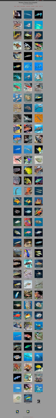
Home (15, 6)
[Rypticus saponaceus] (17, 326)
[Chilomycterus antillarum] (28, 98)
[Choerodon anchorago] (39, 98)
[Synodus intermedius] (39, 378)
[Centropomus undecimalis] (39, 77)
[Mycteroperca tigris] (28, 264)
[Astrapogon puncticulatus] (17, 46)
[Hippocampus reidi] (28, 191)
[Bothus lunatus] (17, 56)
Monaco (18, 6)
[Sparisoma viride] (28, 347)
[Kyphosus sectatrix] (28, 212)
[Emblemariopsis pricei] (17, 129)
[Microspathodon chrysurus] (28, 253)
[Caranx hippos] (28, 66)
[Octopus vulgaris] (39, 274)
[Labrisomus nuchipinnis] (39, 212)
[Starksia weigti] (17, 367)
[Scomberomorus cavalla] (17, 336)
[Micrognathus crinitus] (17, 253)
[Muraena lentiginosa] (17, 264)
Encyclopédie (23, 6)
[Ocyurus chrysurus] (17, 284)
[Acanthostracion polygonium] (39, 15)
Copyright (32, 6)
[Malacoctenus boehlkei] (28, 243)
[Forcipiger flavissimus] (39, 149)
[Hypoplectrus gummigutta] (17, 201)
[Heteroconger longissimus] (17, 191)
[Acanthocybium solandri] (28, 15)
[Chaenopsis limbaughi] (39, 87)
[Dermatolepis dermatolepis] (28, 108)
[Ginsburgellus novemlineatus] (17, 160)
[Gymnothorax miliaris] (39, 170)
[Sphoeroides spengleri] (39, 347)
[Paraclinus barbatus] (39, 295)
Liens (40, 6)
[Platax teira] (28, 305)
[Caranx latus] (39, 66)
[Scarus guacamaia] (39, 326)
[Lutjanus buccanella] (28, 232)
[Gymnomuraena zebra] (17, 170)
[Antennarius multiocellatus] (39, 35)
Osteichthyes (17, 413)
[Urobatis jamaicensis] (17, 398)
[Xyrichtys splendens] (28, 398)
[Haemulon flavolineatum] (28, 181)
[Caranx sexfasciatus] (28, 77)
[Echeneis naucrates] (28, 118)
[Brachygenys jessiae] (28, 56)
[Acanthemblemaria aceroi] (17, 15)
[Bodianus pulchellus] (39, 46)
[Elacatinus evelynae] (39, 118)
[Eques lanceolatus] (28, 139)
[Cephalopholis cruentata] (17, 87)
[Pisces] (28, 409)
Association (28, 6)
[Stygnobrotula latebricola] (17, 378)
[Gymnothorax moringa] (17, 181)
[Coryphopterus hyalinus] (17, 108)
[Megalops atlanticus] (39, 243)
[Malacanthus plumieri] (17, 243)
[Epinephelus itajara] (39, 129)
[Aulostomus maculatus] (28, 46)
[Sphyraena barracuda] (28, 357)
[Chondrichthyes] (39, 398)
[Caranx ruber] (17, 77)
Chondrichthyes (38, 403)
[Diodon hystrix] (39, 108)
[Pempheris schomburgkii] (17, 305)
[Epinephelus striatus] (17, 139)
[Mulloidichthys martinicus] (39, 253)
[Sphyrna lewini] (39, 357)
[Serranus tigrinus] (17, 347)
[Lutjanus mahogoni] (39, 232)
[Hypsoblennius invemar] (39, 201)
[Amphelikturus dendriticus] (17, 35)
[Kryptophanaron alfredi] (17, 212)
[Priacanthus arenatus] (17, 315)
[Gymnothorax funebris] (28, 170)
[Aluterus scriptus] (39, 25)
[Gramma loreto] (28, 160)
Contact (36, 6)
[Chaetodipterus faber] (17, 98)
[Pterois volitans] (39, 315)
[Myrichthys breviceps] (17, 274)
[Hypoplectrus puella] (28, 201)
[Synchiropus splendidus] (28, 378)
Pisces (28, 413)
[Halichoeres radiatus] (39, 181)
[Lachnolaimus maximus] (17, 222)
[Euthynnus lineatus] (28, 149)
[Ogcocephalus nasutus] (28, 284)
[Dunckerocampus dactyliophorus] (17, 118)
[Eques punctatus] (39, 139)
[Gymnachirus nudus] (39, 160)
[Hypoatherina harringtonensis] (39, 191)
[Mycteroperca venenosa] (39, 264)
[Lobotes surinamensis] (39, 222)
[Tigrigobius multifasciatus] (28, 388)
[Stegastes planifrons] (39, 367)
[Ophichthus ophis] (39, 284)
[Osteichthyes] (17, 409)
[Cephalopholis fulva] (28, 87)
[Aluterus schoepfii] (28, 25)
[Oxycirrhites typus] (28, 295)
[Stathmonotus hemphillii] (28, 367)
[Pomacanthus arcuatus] (39, 305)
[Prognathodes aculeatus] (28, 315)
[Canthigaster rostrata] (17, 66)
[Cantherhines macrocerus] (39, 56)
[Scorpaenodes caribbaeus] (28, 336)
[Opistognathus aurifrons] (17, 295)
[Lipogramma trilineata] (28, 222)
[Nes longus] (28, 274)
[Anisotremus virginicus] (28, 35)
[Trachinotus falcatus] (39, 388)
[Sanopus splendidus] (28, 326)
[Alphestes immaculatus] (17, 25)
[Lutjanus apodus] (17, 232)
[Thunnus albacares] (17, 388)
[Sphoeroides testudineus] (17, 357)
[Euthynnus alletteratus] (17, 149)
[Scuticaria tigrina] (39, 336)
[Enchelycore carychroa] (28, 129)
